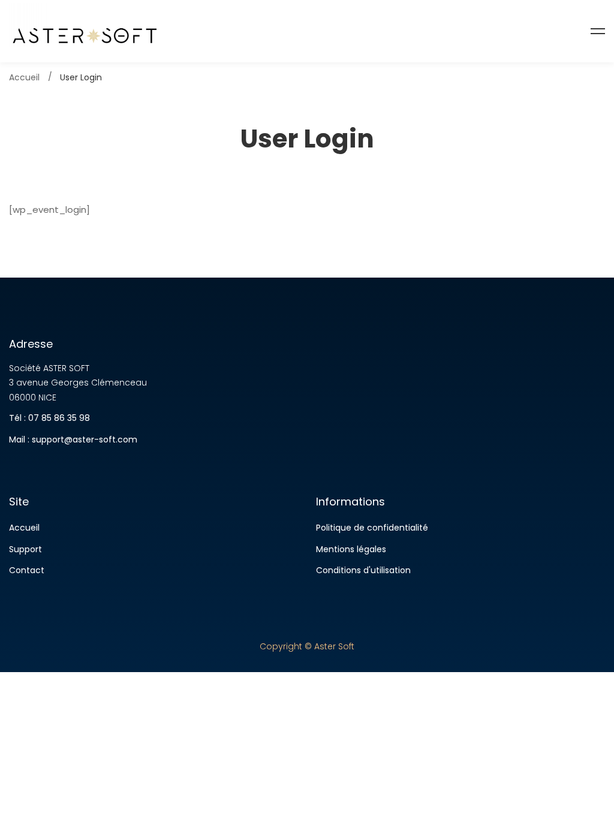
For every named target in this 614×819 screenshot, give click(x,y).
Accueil (24, 77)
